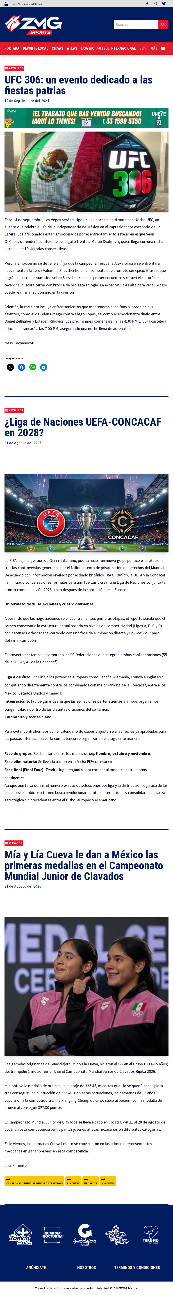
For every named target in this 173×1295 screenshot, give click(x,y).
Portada (12, 48)
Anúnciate (36, 1267)
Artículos (16, 68)
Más (153, 48)
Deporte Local (35, 48)
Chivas (57, 48)
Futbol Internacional (116, 48)
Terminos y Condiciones (137, 1267)
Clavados (15, 843)
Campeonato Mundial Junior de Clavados (34, 1183)
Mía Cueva (107, 1183)
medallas (90, 1183)
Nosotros (86, 1267)
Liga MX (87, 48)
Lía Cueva (73, 1183)
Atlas (72, 48)
